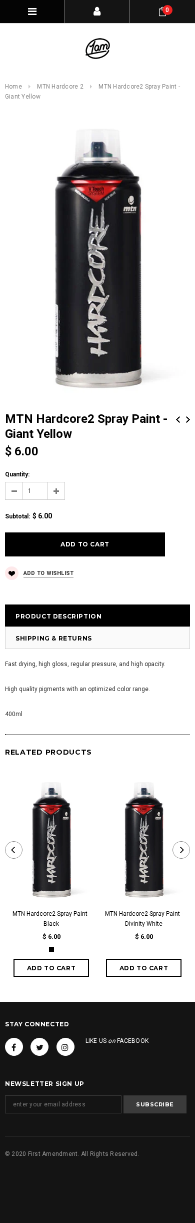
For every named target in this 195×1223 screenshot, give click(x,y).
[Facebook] (14, 1047)
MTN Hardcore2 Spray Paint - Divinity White (144, 918)
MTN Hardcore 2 (60, 86)
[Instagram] (65, 1047)
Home (13, 86)
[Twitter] (39, 1047)
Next (188, 419)
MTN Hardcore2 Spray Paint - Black (51, 918)
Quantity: (17, 474)
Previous (178, 419)
